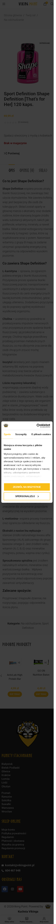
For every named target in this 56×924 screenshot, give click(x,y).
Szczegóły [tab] (21, 434)
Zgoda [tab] (7, 434)
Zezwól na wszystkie (27, 487)
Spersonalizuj (25, 496)
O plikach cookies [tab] (41, 434)
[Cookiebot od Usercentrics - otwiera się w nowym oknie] (37, 426)
